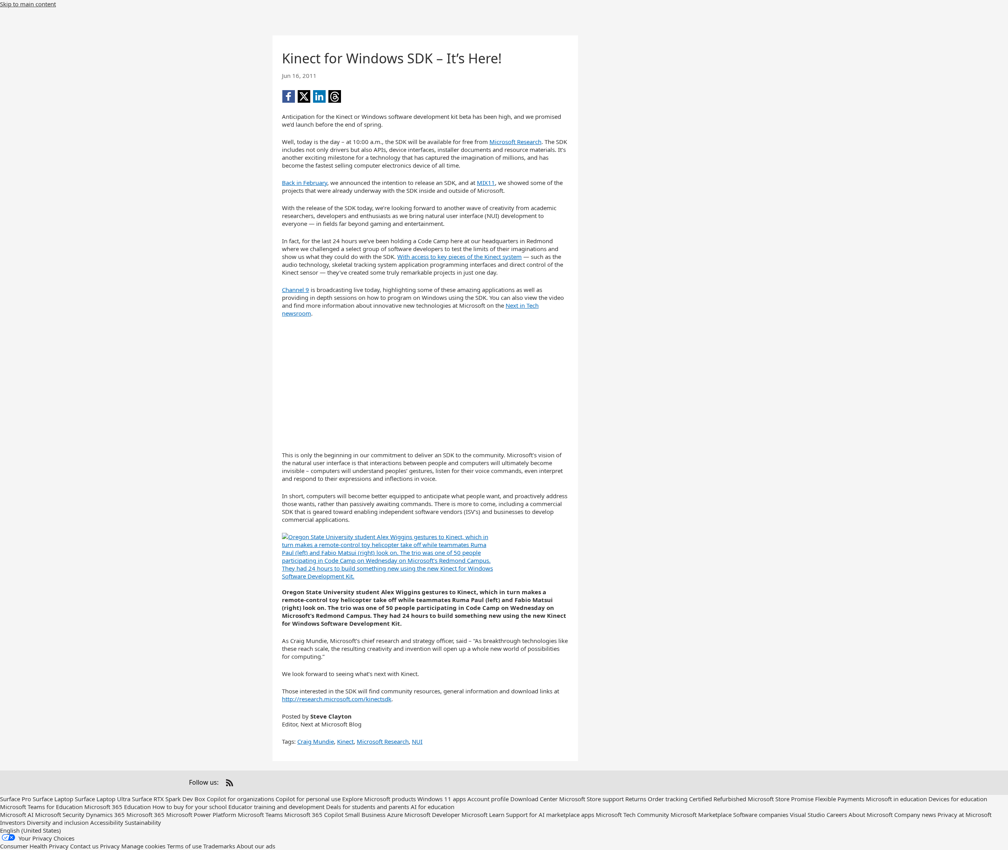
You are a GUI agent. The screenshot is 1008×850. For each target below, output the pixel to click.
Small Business (365, 815)
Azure (395, 815)
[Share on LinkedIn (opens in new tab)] (319, 96)
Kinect (345, 741)
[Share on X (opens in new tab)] (304, 96)
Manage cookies (143, 846)
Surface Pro (15, 799)
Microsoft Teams (260, 815)
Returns (635, 799)
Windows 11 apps (441, 799)
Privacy (110, 846)
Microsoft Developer (432, 815)
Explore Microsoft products (379, 799)
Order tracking (667, 799)
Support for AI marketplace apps (550, 815)
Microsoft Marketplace (701, 815)
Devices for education (957, 799)
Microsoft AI (16, 815)
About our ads (256, 846)
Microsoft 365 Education (117, 807)
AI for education (432, 807)
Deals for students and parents (367, 807)
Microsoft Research (515, 142)
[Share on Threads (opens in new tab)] (334, 96)
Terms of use (184, 846)
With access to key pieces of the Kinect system (459, 257)
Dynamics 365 (105, 815)
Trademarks (219, 846)
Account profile (488, 799)
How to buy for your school (189, 807)
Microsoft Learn (482, 815)
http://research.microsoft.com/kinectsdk (336, 699)
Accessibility (106, 822)
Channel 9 (295, 290)
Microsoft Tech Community (632, 815)
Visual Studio (807, 815)
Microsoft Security (59, 815)
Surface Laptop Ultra (102, 799)
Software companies (760, 815)
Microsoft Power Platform (201, 815)
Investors (12, 822)
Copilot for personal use (308, 799)
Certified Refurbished (717, 799)
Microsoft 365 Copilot (313, 815)
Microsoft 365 (145, 815)
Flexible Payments (839, 799)
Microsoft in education (896, 799)
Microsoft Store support (591, 799)
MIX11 (486, 183)
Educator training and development (276, 807)
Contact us (84, 846)
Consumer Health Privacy (34, 846)
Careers (836, 815)
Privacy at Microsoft (964, 815)
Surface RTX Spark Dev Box (168, 799)
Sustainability (143, 822)
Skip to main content (28, 4)
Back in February (304, 183)
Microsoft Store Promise (780, 799)
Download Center (534, 799)
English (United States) (30, 830)
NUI (417, 741)
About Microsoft (871, 815)
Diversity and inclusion (58, 822)
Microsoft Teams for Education (41, 807)
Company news (915, 815)
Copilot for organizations (240, 799)
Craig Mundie (315, 741)
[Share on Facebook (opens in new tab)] (288, 96)
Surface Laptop (53, 799)
